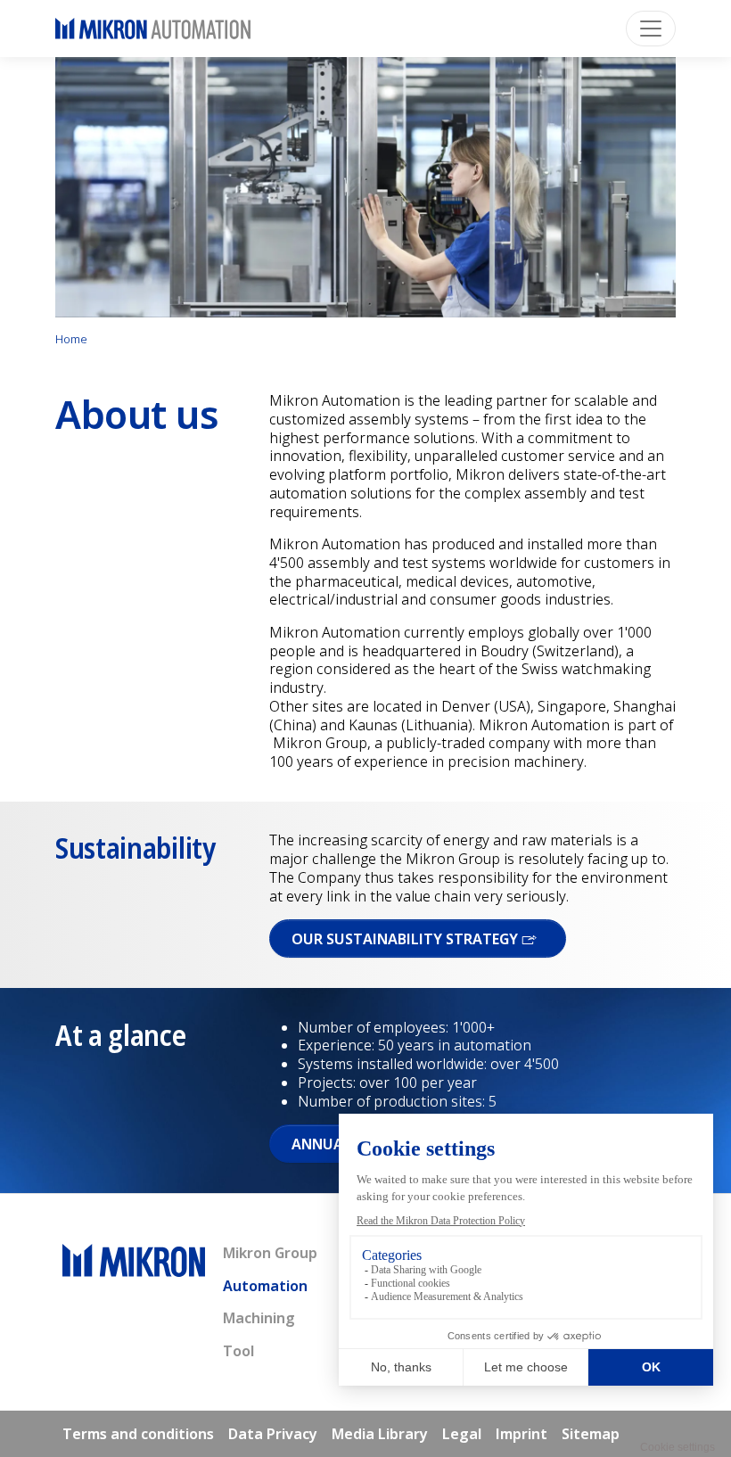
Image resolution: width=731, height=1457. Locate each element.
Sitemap (591, 1434)
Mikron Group (270, 1253)
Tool (238, 1351)
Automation (265, 1286)
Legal (461, 1434)
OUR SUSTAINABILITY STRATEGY (407, 939)
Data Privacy (272, 1434)
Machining (259, 1318)
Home (71, 339)
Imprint (521, 1434)
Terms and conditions (138, 1434)
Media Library (380, 1434)
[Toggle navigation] (651, 28)
